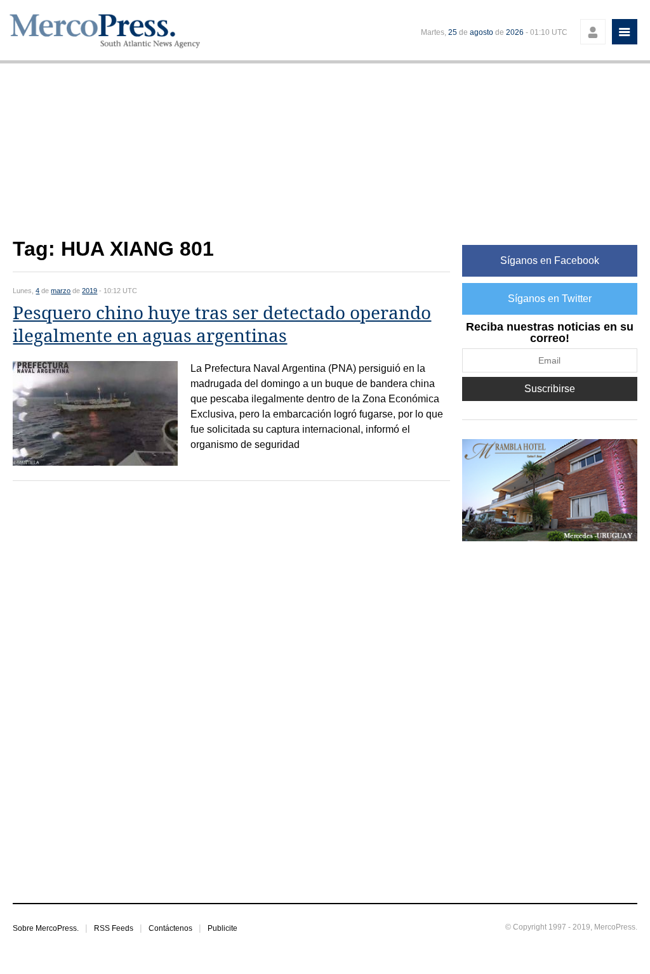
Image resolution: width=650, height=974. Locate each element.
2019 (89, 290)
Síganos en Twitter (550, 298)
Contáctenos (170, 928)
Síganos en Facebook (549, 260)
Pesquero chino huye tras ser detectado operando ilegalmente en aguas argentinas (222, 324)
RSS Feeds (113, 928)
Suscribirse (549, 388)
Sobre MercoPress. (46, 928)
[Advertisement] (231, 157)
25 (452, 32)
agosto (481, 32)
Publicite (222, 928)
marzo (60, 290)
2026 (515, 32)
